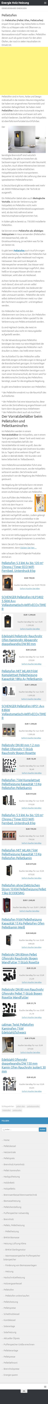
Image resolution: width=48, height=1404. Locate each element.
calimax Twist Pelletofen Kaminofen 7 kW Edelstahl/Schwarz (18, 1028)
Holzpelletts (9, 1189)
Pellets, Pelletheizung (14, 1225)
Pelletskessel (10, 1146)
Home (6, 1140)
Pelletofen (6, 1110)
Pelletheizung (12, 1231)
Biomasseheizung (12, 1201)
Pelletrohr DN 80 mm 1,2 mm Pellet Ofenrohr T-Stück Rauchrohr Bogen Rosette (21, 749)
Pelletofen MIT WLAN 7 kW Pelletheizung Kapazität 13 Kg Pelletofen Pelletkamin (21, 854)
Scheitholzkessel (11, 1314)
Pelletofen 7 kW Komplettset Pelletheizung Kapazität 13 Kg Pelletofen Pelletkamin (21, 784)
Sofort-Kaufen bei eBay (30, 588)
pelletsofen (17, 1110)
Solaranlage (9, 1326)
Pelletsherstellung (12, 1207)
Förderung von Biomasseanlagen (21, 1265)
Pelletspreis (9, 1158)
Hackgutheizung (12, 1176)
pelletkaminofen (33, 1106)
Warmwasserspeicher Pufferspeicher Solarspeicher (21, 1257)
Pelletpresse (9, 1356)
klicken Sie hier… (28, 548)
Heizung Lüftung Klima (15, 1243)
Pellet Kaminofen (12, 1170)
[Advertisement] (24, 71)
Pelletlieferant (11, 1363)
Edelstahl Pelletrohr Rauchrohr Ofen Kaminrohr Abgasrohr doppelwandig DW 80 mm (22, 640)
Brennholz (9, 1219)
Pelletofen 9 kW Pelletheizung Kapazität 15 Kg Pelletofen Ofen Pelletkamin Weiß (23, 923)
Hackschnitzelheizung (14, 1277)
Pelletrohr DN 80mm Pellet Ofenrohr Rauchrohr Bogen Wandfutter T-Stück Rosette (20, 958)
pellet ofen (20, 1106)
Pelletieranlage (11, 1350)
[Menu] (45, 3)
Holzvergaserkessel (13, 1283)
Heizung (9, 1271)
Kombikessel (10, 1320)
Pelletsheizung (11, 1302)
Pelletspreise (10, 1308)
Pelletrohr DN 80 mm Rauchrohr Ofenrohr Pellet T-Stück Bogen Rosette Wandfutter (23, 993)
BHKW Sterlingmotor (15, 1249)
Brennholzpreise (11, 1369)
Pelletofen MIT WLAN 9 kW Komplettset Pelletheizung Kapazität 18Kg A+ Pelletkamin (22, 675)
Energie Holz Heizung (15, 2)
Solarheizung (10, 1332)
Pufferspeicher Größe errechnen (19, 1344)
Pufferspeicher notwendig (16, 1213)
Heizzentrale (10, 1152)
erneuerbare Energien (14, 8)
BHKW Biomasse (11, 1237)
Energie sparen (11, 1375)
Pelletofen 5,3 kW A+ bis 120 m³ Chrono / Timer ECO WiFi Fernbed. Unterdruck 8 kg (22, 566)
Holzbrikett (9, 1182)
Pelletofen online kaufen (17, 1296)
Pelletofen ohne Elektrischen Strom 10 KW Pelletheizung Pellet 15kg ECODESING (24, 889)
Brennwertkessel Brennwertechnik (20, 1195)
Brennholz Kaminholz (14, 1164)
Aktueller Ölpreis (12, 1338)
